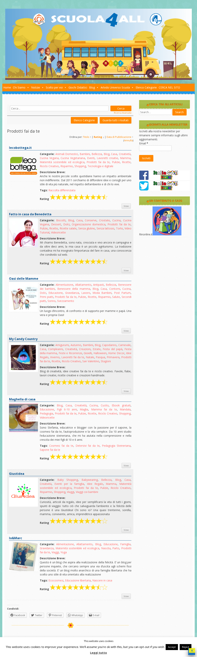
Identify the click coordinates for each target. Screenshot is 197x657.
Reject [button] (185, 647)
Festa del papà (112, 349)
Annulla (128, 140)
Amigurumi (62, 345)
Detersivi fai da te (88, 445)
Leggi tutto (98, 652)
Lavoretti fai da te (72, 357)
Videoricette (58, 232)
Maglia (84, 409)
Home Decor (116, 353)
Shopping (80, 166)
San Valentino (90, 361)
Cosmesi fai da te (61, 445)
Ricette (126, 162)
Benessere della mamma (73, 289)
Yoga (63, 552)
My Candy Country (23, 339)
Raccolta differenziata (61, 190)
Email (143, 143)
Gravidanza (72, 293)
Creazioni (85, 349)
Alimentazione (64, 284)
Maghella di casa (22, 399)
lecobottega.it (20, 148)
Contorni (114, 289)
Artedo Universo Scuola (115, 87)
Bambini (85, 154)
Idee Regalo (95, 484)
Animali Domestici (66, 154)
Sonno (52, 301)
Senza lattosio (105, 228)
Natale (90, 357)
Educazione (55, 293)
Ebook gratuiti (121, 405)
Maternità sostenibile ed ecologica (62, 162)
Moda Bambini (102, 293)
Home (7, 87)
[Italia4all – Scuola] (98, 79)
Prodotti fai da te (98, 162)
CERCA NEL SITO (169, 87)
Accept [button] (172, 647)
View (126, 206)
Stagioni (106, 361)
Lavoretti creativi (107, 158)
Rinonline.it (146, 234)
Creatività (125, 154)
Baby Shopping (67, 480)
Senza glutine (86, 228)
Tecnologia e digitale (100, 166)
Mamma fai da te (104, 409)
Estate (97, 349)
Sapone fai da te (50, 449)
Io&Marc (15, 538)
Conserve (91, 220)
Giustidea (16, 474)
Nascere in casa (102, 580)
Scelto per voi (54, 87)
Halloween (100, 353)
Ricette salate (68, 228)
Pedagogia (46, 413)
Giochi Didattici (77, 87)
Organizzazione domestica (88, 224)
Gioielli (88, 353)
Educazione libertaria (78, 580)
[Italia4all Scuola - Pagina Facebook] (164, 179)
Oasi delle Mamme (23, 278)
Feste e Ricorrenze (70, 353)
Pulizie (116, 162)
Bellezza (97, 154)
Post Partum (122, 293)
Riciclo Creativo (49, 166)
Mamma (125, 158)
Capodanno (109, 345)
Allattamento (83, 284)
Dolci (66, 224)
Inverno (55, 357)
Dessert (56, 224)
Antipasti (98, 284)
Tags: (44, 190)
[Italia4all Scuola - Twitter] (164, 189)
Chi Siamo (19, 87)
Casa (114, 154)
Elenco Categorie (146, 87)
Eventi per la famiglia (69, 484)
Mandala (125, 409)
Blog (92, 87)
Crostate (104, 220)
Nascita (106, 548)
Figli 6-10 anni (67, 409)
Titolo (86, 137)
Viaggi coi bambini (87, 492)
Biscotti (61, 220)
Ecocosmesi (55, 580)
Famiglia (125, 544)
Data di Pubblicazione (119, 137)
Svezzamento (65, 301)
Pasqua (100, 357)
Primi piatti (46, 297)
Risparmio (66, 166)
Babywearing (90, 480)
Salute (116, 297)
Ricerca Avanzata (122, 112)
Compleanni (55, 349)
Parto (115, 548)
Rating (98, 137)
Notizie (35, 87)
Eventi (91, 158)
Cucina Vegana (49, 158)
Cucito (105, 405)
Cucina (116, 220)
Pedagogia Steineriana (116, 445)
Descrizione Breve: (52, 172)
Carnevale (124, 345)
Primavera (113, 357)
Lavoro (85, 293)
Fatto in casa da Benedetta (30, 214)
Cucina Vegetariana (73, 158)
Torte (119, 228)
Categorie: (47, 154)
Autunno (76, 345)
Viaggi (70, 492)
